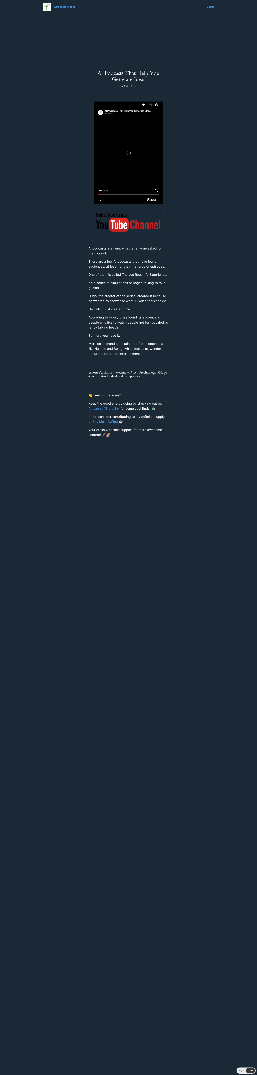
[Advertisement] (128, 35)
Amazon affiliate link (104, 408)
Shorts (210, 6)
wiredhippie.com (64, 6)
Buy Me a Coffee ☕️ (107, 422)
